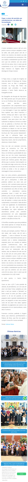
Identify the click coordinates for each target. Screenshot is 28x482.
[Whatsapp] (21, 1)
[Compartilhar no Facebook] (9, 25)
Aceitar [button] (21, 473)
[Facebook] (25, 1)
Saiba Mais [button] (4, 480)
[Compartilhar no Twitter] (16, 25)
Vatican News (10, 324)
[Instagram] (23, 1)
